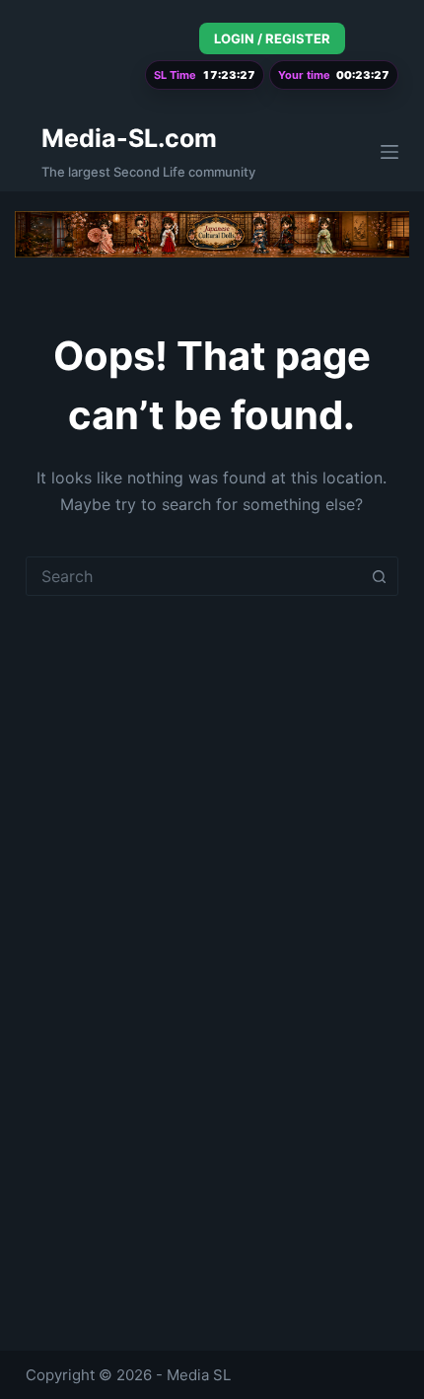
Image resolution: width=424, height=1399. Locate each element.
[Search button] (378, 576)
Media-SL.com (129, 138)
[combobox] (193, 576)
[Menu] (389, 152)
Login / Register (272, 38)
